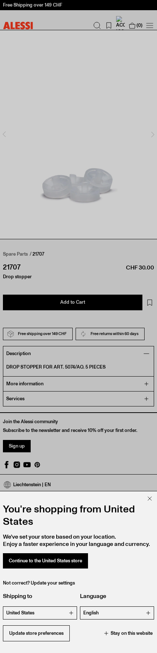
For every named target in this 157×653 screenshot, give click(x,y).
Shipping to (17, 596)
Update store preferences (36, 633)
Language (93, 596)
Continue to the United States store (45, 560)
